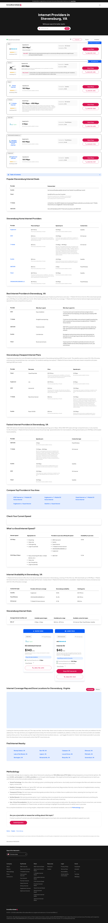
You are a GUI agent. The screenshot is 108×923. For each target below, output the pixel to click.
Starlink (12, 259)
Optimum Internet (25, 890)
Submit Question (18, 822)
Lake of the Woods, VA (20, 754)
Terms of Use (64, 869)
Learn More (73, 1)
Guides (49, 869)
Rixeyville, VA (66, 757)
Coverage (90, 689)
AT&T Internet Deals (39, 866)
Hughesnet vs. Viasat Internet (22, 503)
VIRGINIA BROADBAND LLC (17, 281)
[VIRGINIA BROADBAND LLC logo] (13, 142)
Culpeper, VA (66, 750)
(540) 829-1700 (91, 144)
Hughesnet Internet (25, 888)
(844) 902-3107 (91, 162)
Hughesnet (13, 229)
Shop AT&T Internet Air (70, 671)
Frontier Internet (24, 880)
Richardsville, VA (45, 757)
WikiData (77, 876)
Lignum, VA (43, 754)
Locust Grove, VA (67, 754)
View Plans (90, 49)
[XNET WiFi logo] (13, 124)
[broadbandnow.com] (14, 5)
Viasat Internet (24, 883)
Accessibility (64, 871)
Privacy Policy (64, 866)
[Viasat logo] (13, 86)
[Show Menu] (99, 5)
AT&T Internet (23, 866)
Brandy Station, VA (19, 750)
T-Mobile (12, 244)
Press (8, 874)
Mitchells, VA (89, 754)
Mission (9, 869)
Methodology (76, 807)
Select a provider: (13, 694)
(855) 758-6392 (91, 126)
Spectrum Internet (25, 869)
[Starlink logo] (12, 68)
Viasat (12, 273)
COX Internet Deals (39, 881)
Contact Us (10, 876)
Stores (98, 689)
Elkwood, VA (89, 750)
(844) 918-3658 (91, 108)
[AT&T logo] (13, 49)
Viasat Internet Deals (39, 888)
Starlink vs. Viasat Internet (52, 503)
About (8, 866)
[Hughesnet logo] (13, 157)
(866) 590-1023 (91, 53)
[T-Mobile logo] (13, 104)
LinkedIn (77, 869)
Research (49, 866)
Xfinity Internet (24, 885)
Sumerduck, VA (89, 757)
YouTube (77, 874)
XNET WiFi (12, 266)
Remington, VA (18, 757)
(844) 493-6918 (91, 72)
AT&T (11, 236)
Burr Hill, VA (43, 750)
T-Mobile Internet (24, 871)
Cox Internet (23, 878)
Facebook (77, 866)
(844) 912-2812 (91, 90)
